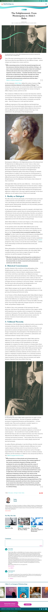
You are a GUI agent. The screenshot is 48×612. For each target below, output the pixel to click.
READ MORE (8, 510)
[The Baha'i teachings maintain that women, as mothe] (24, 592)
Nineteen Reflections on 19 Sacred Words (27, 23)
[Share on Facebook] (1, 56)
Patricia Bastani (11, 571)
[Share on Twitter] (1, 58)
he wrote (15, 455)
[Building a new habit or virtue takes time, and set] (36, 592)
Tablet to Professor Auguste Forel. (14, 80)
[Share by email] (40, 493)
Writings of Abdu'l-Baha (19, 493)
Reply (12, 568)
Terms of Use (18, 609)
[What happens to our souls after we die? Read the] (11, 592)
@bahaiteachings (22, 584)
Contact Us (4, 609)
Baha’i (40, 239)
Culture (24, 9)
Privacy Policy (10, 609)
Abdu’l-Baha (18, 83)
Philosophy (10, 493)
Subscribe (28, 604)
